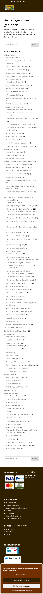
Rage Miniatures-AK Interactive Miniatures (21, 365)
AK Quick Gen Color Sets (14, 318)
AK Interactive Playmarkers (15, 286)
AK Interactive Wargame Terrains (18, 263)
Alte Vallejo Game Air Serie (15, 58)
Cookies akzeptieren (21, 580)
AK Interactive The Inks (14, 299)
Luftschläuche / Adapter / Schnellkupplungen (22, 192)
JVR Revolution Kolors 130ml (15, 88)
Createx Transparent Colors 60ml (17, 73)
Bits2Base (9, 352)
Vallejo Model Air (12, 140)
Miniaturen (8, 334)
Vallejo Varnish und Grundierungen (18, 445)
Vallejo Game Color (12, 406)
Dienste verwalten (21, 574)
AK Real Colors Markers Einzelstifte (18, 324)
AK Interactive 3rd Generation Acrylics (19, 209)
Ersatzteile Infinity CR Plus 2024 (17, 174)
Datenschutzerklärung (18, 590)
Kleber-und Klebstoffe (13, 359)
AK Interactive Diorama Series (16, 257)
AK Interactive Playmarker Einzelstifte (19, 283)
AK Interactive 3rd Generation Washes (20, 211)
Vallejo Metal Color (12, 424)
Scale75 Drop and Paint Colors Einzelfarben (21, 98)
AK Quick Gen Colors (13, 321)
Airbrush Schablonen (13, 155)
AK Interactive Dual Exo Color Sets (19, 273)
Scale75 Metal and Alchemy (15, 387)
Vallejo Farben (9, 393)
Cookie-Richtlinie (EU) (13, 519)
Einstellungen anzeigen (21, 586)
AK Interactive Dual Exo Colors (16, 271)
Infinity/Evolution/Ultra (14, 158)
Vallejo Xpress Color (13, 449)
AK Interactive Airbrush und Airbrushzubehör (22, 239)
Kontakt (8, 511)
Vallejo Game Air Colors (14, 137)
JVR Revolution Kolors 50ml (15, 92)
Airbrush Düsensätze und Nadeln (17, 164)
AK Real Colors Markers (12, 328)
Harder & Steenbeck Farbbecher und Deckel (21, 180)
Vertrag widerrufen (20, 525)
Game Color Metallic (14, 408)
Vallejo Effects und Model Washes (17, 399)
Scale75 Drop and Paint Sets (15, 104)
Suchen (35, 45)
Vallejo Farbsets (11, 402)
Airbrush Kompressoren (14, 152)
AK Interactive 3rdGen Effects (16, 233)
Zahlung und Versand (13, 505)
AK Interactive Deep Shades (15, 248)
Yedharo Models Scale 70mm (16, 371)
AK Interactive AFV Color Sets (16, 236)
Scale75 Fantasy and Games (15, 377)
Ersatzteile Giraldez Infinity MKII (17, 171)
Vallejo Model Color (12, 427)
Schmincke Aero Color (13, 107)
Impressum (29, 590)
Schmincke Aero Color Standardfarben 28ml (22, 119)
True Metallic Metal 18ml (14, 396)
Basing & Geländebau (13, 343)
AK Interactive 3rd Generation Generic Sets (21, 221)
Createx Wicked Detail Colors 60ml (18, 76)
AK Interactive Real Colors (15, 296)
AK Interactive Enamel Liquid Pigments (19, 280)
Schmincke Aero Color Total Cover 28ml (21, 124)
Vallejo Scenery (11, 439)
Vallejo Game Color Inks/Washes (18, 415)
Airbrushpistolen (10, 149)
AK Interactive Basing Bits (15, 245)
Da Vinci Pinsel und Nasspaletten (15, 331)
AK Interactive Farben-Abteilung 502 (17, 198)
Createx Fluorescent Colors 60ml (17, 67)
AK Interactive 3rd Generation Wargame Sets (21, 227)
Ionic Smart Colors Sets (15, 82)
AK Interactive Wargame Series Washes (21, 259)
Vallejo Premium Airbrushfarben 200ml (19, 146)
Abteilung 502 (11, 200)
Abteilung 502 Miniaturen (15, 337)
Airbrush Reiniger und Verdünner (17, 167)
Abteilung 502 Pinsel (14, 202)
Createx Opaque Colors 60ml (16, 70)
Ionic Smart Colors (12, 80)
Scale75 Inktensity (12, 384)
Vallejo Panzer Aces (12, 436)
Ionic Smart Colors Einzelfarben (17, 85)
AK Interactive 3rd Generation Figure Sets (20, 218)
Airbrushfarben (9, 55)
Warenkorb (9, 532)
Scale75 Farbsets (12, 380)
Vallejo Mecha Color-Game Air (16, 421)
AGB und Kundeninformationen (17, 508)
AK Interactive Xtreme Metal (15, 315)
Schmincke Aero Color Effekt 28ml (19, 110)
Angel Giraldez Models (14, 340)
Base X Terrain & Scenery (16, 346)
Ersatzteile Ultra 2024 (13, 177)
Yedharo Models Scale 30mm (16, 368)
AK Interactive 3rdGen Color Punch (19, 215)
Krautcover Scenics (14, 349)
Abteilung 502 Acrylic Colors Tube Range (20, 206)
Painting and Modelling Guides (16, 362)
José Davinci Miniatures (14, 355)
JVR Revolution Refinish (14, 95)
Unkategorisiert (9, 390)
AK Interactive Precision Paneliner (17, 290)
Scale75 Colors (9, 375)
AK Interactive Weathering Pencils (17, 312)
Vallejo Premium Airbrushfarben (17, 143)
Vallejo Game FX (12, 418)
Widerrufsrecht (11, 503)
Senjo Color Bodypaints (14, 133)
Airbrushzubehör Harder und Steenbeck (18, 162)
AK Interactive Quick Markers (16, 293)
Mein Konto (10, 529)
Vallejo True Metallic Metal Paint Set (18, 442)
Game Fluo (11, 411)
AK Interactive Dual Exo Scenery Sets (20, 277)
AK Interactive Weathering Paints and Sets (20, 308)
